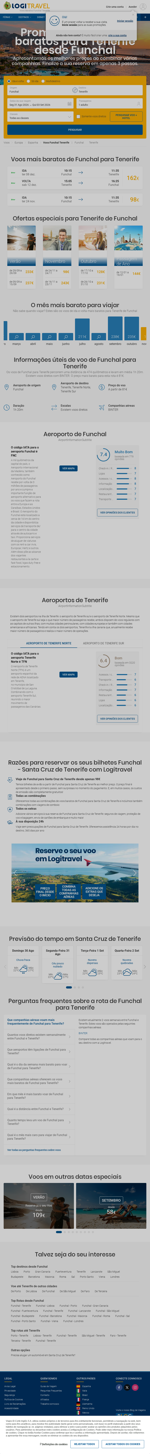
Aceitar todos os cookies (123, 1444)
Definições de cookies (55, 1444)
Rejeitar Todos (84, 1444)
